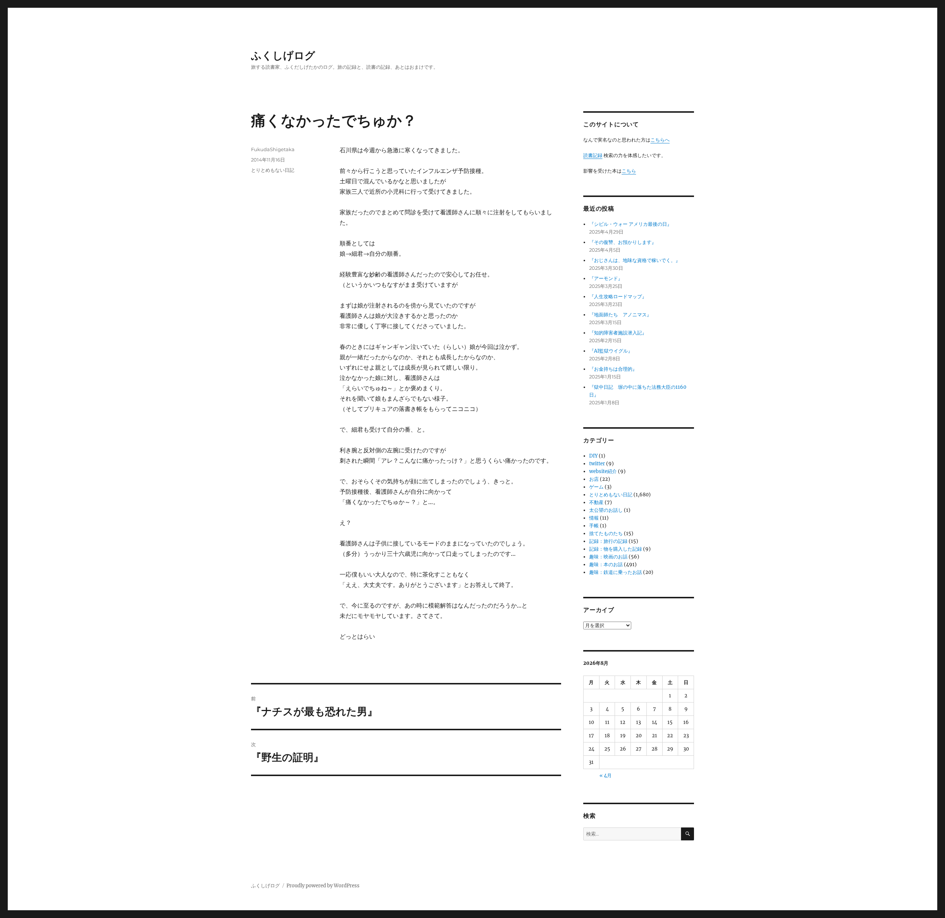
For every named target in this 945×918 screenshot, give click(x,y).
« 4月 (605, 775)
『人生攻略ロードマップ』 (618, 296)
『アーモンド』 (606, 278)
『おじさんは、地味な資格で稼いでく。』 (634, 260)
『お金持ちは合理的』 (613, 369)
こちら (629, 171)
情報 (594, 518)
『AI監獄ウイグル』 (611, 351)
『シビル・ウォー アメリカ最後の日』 (630, 224)
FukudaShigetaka (273, 149)
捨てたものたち (606, 533)
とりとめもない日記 (272, 170)
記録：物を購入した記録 (615, 549)
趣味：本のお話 (606, 564)
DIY (593, 456)
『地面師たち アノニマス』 (620, 315)
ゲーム (596, 487)
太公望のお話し (606, 510)
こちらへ (660, 140)
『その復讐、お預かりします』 (622, 242)
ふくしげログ (283, 55)
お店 (594, 479)
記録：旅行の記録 (608, 541)
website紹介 (603, 471)
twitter (597, 463)
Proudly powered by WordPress (323, 886)
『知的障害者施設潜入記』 (618, 333)
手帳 (594, 526)
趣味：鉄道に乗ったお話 (615, 572)
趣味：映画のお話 (608, 557)
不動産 (596, 502)
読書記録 (592, 155)
